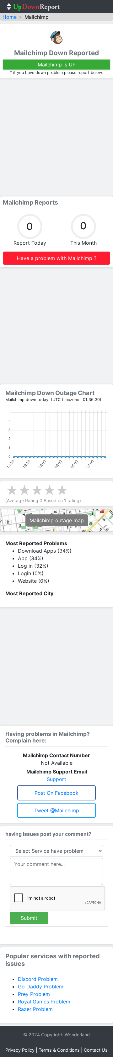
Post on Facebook (56, 793)
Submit (29, 918)
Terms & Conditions (59, 1050)
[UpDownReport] (33, 6)
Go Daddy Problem (40, 986)
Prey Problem (34, 994)
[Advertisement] (56, 137)
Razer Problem (35, 1009)
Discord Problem (38, 979)
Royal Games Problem (44, 1001)
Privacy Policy (20, 1050)
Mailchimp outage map (57, 520)
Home (10, 17)
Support (56, 779)
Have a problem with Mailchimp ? (56, 258)
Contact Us (96, 1050)
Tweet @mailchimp (56, 810)
